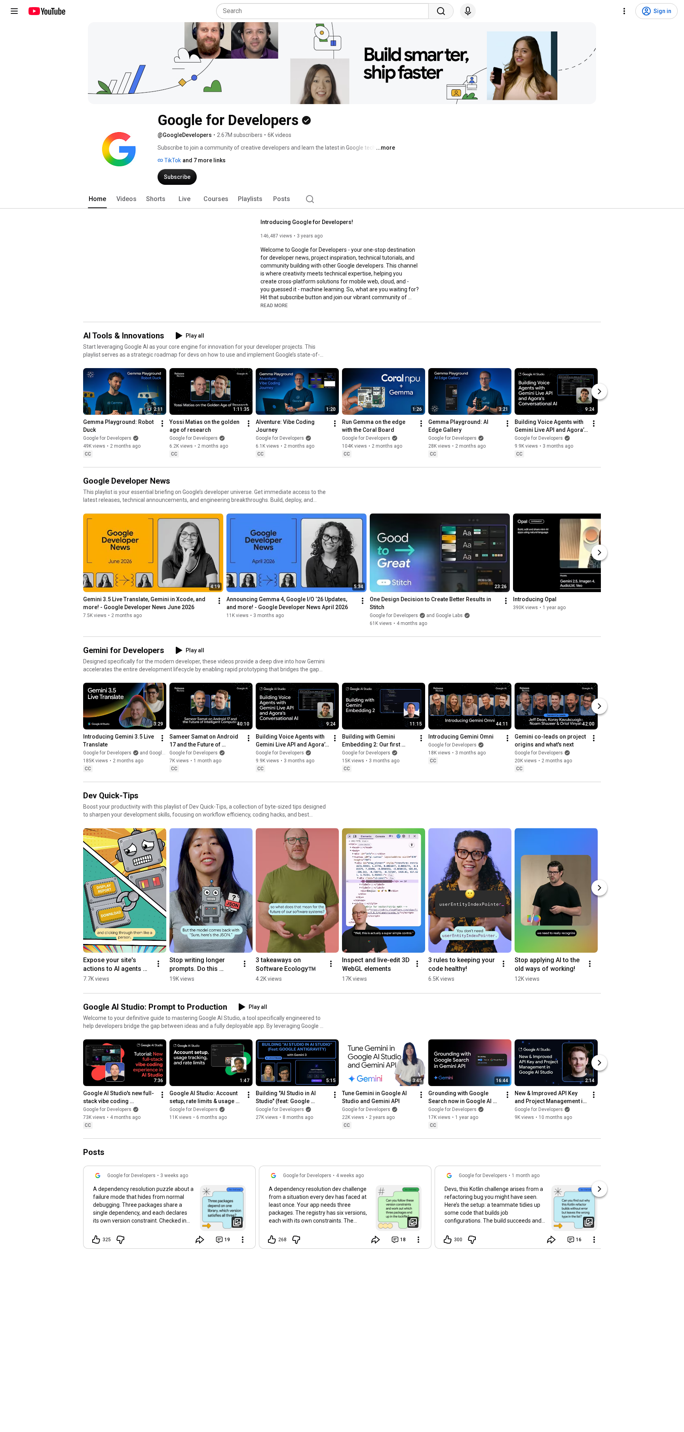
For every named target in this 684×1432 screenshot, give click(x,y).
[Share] (200, 1240)
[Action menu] (243, 1240)
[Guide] (14, 11)
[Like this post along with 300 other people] (447, 1239)
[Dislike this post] (120, 1239)
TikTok (172, 160)
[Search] (441, 11)
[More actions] (162, 423)
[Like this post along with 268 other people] (272, 1239)
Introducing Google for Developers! (306, 222)
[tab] (97, 199)
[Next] (599, 391)
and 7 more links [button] (204, 160)
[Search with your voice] (468, 11)
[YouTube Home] (46, 11)
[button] (274, 305)
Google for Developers (107, 438)
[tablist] (342, 199)
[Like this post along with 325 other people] (96, 1239)
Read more (274, 305)
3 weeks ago (174, 1175)
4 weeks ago (350, 1175)
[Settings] (624, 11)
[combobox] (325, 11)
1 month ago (526, 1175)
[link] (169, 1209)
